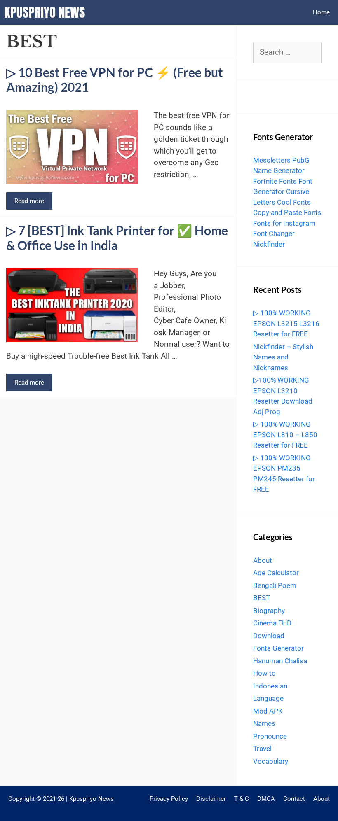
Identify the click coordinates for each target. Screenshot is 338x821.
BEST (261, 598)
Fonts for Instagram (284, 223)
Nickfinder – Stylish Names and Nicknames (283, 357)
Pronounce (270, 736)
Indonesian (270, 686)
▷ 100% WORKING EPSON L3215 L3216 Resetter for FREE (286, 323)
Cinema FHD (272, 623)
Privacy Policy (169, 798)
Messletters (272, 160)
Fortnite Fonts (275, 181)
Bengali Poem (274, 585)
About (262, 560)
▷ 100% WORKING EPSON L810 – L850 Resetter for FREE (285, 434)
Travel (262, 748)
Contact (294, 798)
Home (321, 12)
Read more (29, 201)
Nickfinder (269, 244)
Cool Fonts (294, 202)
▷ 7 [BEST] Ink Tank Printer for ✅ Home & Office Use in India (117, 237)
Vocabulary (270, 761)
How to (264, 673)
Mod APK (268, 711)
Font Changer (274, 233)
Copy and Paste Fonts (287, 212)
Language (268, 698)
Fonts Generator (278, 648)
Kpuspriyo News (44, 12)
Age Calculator (276, 573)
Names (264, 723)
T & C (241, 798)
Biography (269, 610)
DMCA (266, 798)
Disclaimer (211, 798)
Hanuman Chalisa (280, 661)
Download (268, 636)
